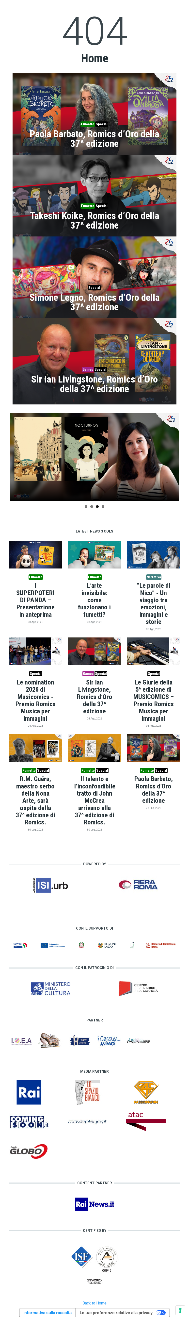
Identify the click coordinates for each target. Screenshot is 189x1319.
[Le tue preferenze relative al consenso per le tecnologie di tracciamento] (180, 1310)
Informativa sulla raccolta (47, 1312)
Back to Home (94, 1303)
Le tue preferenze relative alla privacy (116, 1312)
